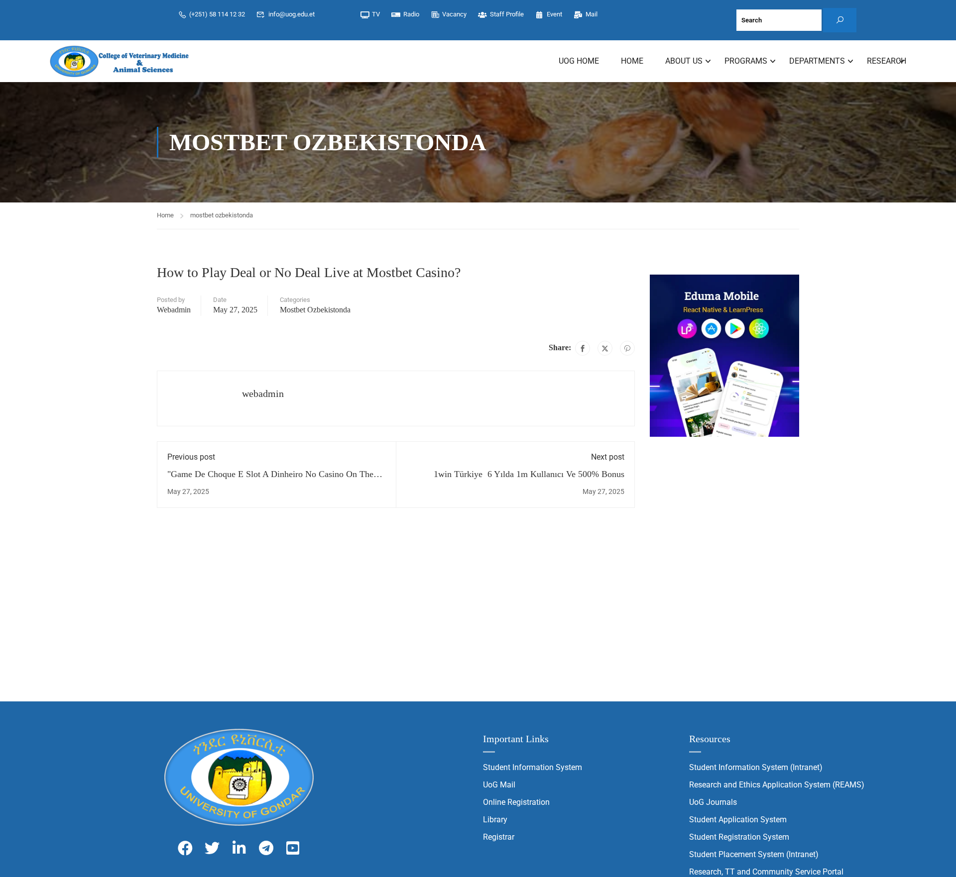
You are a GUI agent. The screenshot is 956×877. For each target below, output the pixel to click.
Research (886, 61)
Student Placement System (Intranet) (754, 854)
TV (376, 14)
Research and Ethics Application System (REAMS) (776, 784)
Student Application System (738, 819)
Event (554, 14)
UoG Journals (713, 802)
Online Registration (516, 802)
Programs (745, 61)
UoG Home (579, 61)
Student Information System (532, 767)
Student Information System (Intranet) (756, 767)
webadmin (174, 309)
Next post (607, 457)
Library (495, 819)
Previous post (191, 457)
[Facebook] (582, 348)
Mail (592, 14)
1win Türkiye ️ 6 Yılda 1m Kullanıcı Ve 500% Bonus (529, 474)
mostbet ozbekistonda (221, 215)
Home (632, 61)
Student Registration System (739, 837)
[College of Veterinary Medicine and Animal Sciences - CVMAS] (119, 61)
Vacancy (454, 14)
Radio (411, 14)
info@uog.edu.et (291, 14)
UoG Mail (499, 784)
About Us (684, 61)
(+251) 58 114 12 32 (217, 14)
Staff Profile (507, 14)
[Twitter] (605, 348)
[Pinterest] (627, 348)
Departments (817, 61)
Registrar (498, 837)
